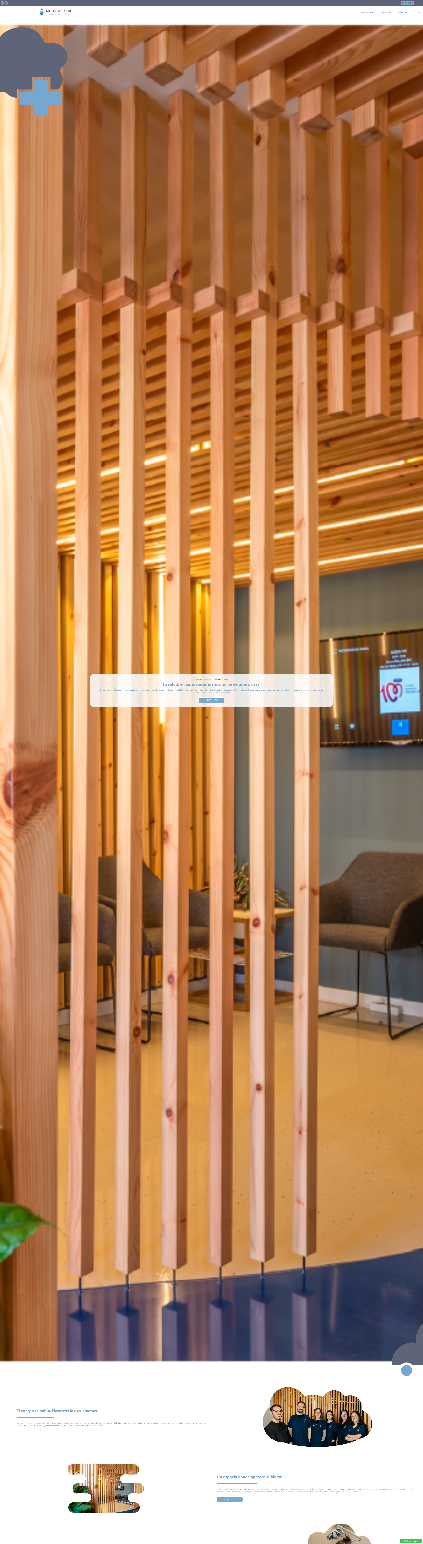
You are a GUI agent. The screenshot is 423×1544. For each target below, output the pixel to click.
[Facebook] (2, 3)
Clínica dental (384, 12)
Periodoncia (367, 12)
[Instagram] (6, 3)
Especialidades (403, 12)
